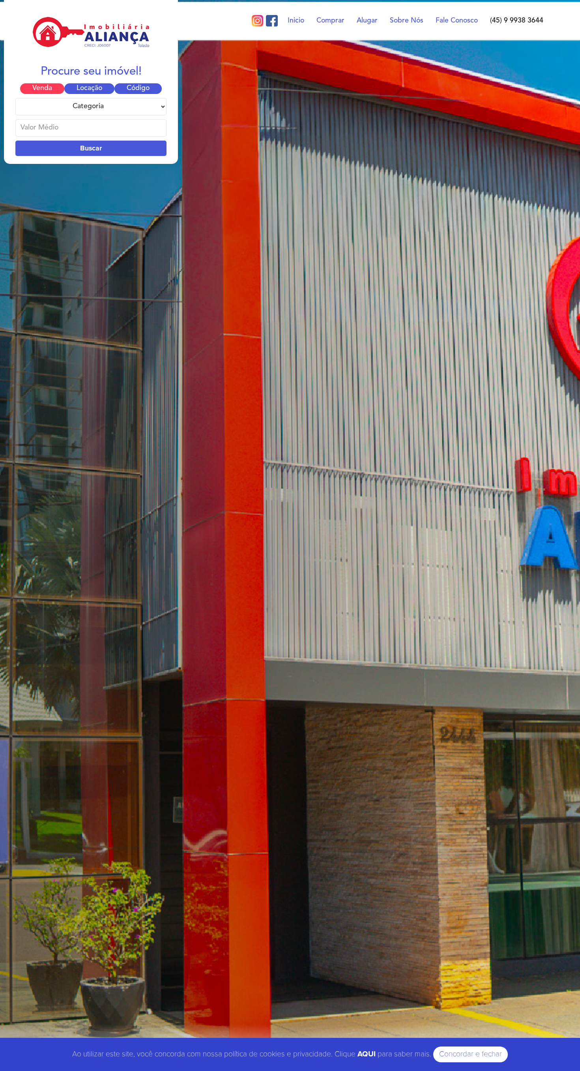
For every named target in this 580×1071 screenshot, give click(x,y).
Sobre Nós (406, 20)
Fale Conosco (457, 20)
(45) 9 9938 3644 (516, 20)
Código (138, 88)
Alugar (367, 20)
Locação (89, 88)
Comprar (330, 20)
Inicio (296, 20)
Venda (42, 88)
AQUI (366, 1054)
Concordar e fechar (470, 1054)
